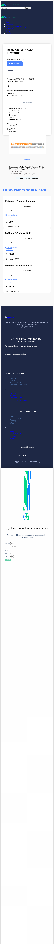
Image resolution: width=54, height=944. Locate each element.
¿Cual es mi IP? (16, 418)
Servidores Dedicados (18, 385)
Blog (12, 416)
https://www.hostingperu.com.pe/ (22, 173)
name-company (8, 547)
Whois (12, 423)
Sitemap (13, 421)
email (6, 553)
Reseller (13, 380)
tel (5, 550)
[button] (15, 63)
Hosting (13, 378)
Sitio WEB (7, 556)
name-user (7, 543)
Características (11, 215)
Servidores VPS (16, 382)
